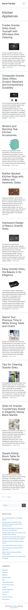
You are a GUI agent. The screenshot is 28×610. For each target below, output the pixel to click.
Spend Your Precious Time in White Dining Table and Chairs (13, 322)
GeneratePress (14, 607)
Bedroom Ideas (6, 577)
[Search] (24, 505)
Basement (5, 570)
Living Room (5, 592)
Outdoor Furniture (7, 597)
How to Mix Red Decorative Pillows (12, 545)
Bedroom (4, 575)
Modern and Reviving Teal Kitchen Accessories (9, 131)
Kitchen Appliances (7, 589)
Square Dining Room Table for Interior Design (11, 456)
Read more (10, 67)
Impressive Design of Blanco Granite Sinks (12, 225)
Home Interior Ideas (7, 584)
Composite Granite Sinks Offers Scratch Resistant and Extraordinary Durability (13, 81)
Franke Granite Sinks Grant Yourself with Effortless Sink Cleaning (11, 31)
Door (3, 580)
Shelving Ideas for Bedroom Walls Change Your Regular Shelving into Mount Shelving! (12, 524)
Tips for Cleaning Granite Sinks (12, 366)
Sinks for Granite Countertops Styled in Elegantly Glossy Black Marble (13, 410)
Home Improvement (7, 582)
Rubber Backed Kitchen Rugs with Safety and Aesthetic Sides (12, 178)
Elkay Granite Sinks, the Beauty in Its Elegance (13, 271)
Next (9, 497)
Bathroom (5, 572)
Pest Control (5, 599)
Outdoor (4, 594)
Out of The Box (8, 4)
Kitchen (4, 587)
